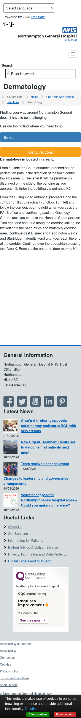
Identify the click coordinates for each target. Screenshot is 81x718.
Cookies (5, 664)
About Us (15, 526)
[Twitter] (22, 405)
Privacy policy (9, 671)
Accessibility (8, 650)
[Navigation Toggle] (73, 54)
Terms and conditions (14, 678)
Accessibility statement (15, 643)
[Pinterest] (62, 405)
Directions (13, 102)
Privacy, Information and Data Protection (38, 554)
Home (34, 97)
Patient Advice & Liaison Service (33, 547)
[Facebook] (8, 405)
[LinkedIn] (49, 405)
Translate (38, 16)
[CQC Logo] (30, 579)
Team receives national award (45, 463)
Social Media (8, 685)
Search (7, 65)
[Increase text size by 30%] (11, 23)
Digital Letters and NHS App (29, 561)
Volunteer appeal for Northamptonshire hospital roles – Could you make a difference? (49, 500)
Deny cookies (65, 714)
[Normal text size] (5, 23)
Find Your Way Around (60, 97)
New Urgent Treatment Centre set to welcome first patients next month (48, 447)
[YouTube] (35, 405)
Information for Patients (25, 540)
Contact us (7, 657)
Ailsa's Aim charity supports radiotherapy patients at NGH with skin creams (48, 425)
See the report (30, 620)
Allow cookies (38, 714)
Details (30, 709)
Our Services (18, 533)
